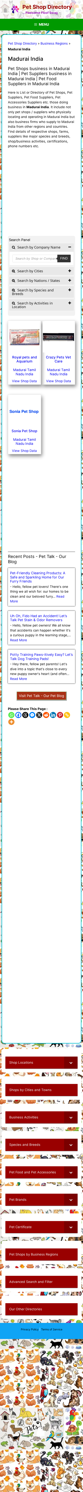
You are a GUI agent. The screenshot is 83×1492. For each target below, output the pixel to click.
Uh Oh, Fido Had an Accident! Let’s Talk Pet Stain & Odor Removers (38, 618)
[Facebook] (18, 715)
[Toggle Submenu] (71, 1062)
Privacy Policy (30, 1329)
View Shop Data (24, 381)
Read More (18, 640)
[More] (11, 722)
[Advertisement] (41, 190)
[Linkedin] (53, 715)
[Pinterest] (60, 715)
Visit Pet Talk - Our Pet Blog (41, 696)
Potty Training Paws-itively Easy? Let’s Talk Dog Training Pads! (41, 657)
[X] (39, 715)
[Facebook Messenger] (32, 715)
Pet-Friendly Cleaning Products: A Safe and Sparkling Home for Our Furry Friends (37, 577)
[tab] (41, 247)
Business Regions (54, 43)
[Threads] (25, 715)
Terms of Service (51, 1329)
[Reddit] (46, 715)
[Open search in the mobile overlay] (41, 258)
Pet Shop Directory (47, 7)
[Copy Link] (67, 715)
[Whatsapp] (11, 715)
